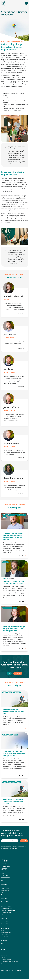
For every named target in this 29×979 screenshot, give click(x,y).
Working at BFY (5, 946)
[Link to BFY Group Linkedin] (2, 880)
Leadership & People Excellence (8, 910)
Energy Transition (5, 928)
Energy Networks (5, 890)
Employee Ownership (6, 959)
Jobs (2, 943)
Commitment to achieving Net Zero (9, 961)
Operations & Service (6, 906)
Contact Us (3, 873)
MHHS (2, 930)
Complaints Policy (5, 877)
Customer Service (5, 926)
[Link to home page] (3, 3)
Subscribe (24, 840)
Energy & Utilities (5, 888)
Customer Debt (4, 901)
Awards (3, 957)
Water (2, 892)
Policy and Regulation (6, 932)
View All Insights (5, 936)
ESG (2, 914)
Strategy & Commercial (6, 908)
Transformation (4, 904)
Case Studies (4, 955)
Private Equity (4, 894)
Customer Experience (6, 912)
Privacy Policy (14, 848)
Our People (4, 953)
